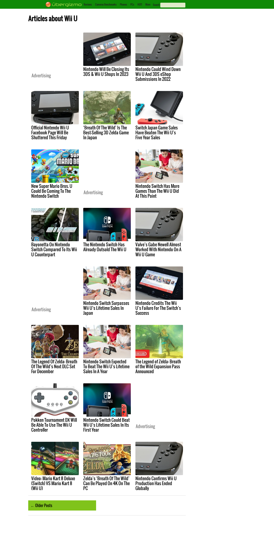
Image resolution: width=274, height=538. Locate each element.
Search (156, 5)
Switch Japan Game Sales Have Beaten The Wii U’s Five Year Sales (156, 132)
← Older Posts (41, 505)
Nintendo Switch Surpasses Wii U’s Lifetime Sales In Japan (106, 308)
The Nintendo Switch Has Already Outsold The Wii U (104, 246)
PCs (132, 4)
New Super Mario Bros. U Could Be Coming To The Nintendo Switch (51, 191)
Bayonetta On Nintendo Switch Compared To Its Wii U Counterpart (54, 249)
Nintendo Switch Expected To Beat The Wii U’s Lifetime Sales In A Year (106, 366)
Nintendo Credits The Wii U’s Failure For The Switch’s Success (158, 308)
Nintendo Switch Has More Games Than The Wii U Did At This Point (157, 191)
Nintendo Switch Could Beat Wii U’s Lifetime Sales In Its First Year (106, 425)
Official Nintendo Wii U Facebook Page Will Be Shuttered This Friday (50, 132)
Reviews (88, 4)
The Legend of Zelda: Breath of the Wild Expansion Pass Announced (158, 366)
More (147, 4)
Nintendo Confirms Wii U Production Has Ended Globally (156, 483)
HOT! (139, 4)
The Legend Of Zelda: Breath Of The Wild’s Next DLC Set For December (54, 366)
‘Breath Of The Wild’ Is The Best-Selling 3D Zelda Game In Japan (106, 132)
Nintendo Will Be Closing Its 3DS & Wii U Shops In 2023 (106, 71)
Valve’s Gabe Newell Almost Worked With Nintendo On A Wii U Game (158, 249)
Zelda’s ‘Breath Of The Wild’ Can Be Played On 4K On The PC (106, 483)
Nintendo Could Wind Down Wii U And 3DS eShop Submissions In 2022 (158, 74)
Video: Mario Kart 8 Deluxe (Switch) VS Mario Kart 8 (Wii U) (53, 483)
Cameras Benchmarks (106, 4)
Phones (123, 4)
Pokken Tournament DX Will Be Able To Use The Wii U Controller (54, 425)
